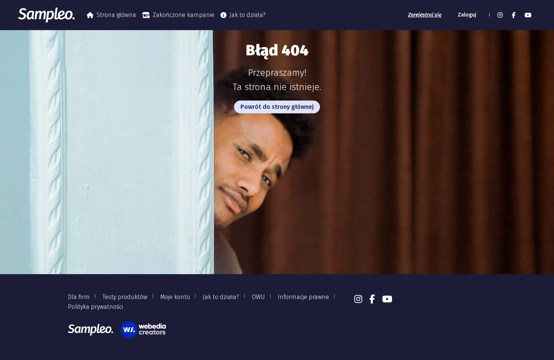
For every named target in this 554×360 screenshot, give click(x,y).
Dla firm (79, 297)
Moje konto (175, 297)
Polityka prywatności (95, 306)
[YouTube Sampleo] (528, 15)
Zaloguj (467, 15)
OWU (258, 297)
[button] (488, 15)
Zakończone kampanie (183, 14)
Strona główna (116, 14)
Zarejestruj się (424, 15)
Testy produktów (125, 297)
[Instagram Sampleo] (500, 15)
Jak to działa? (248, 14)
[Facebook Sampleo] (513, 15)
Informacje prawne (303, 297)
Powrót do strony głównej (277, 106)
